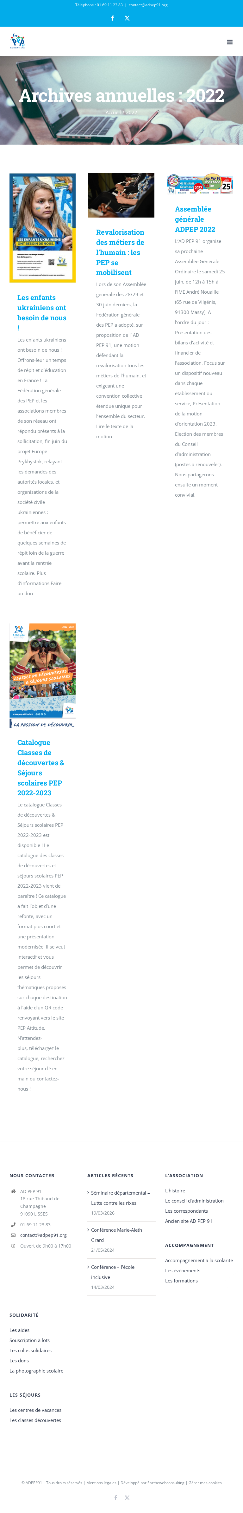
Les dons (19, 1360)
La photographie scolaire (36, 1370)
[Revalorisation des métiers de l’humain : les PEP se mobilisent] (121, 195)
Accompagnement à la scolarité (199, 1260)
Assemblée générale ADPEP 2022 (191, 184)
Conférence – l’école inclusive (112, 1272)
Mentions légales (101, 1482)
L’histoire (175, 1190)
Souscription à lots (29, 1340)
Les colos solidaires (30, 1350)
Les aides (19, 1330)
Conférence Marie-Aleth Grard (116, 1235)
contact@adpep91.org (148, 5)
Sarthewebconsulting (165, 1482)
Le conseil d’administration (194, 1200)
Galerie (52, 228)
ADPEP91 (34, 1482)
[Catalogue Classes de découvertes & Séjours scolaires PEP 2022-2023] (42, 675)
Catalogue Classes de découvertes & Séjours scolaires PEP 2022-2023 (33, 675)
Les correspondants (186, 1211)
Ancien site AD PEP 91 (189, 1221)
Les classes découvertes (35, 1420)
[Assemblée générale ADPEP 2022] (200, 183)
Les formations (181, 1280)
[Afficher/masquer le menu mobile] (230, 42)
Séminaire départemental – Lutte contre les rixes (120, 1198)
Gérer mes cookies (205, 1482)
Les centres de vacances (35, 1410)
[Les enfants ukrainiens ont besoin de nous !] (42, 228)
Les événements (182, 1270)
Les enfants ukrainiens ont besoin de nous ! (33, 228)
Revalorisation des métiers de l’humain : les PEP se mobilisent (112, 195)
